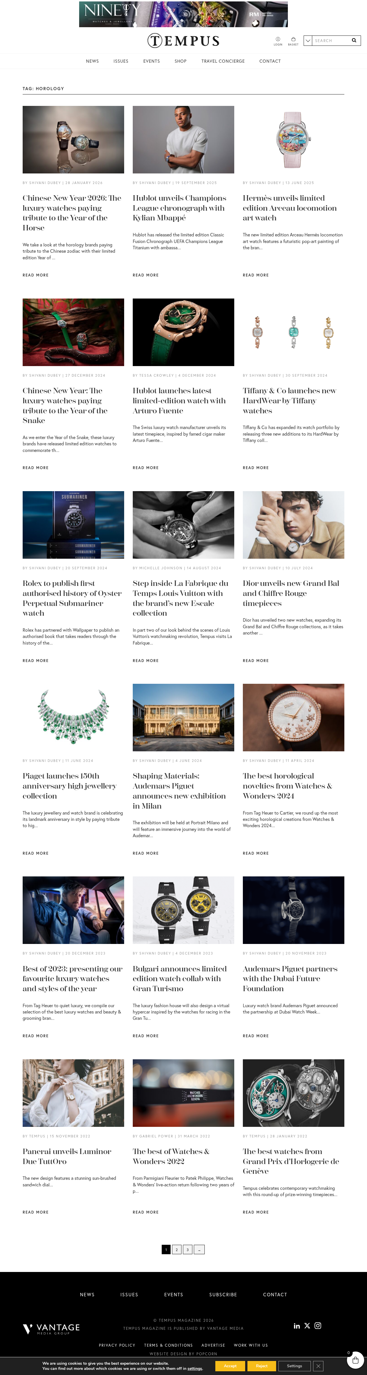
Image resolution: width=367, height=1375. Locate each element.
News (92, 61)
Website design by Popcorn (183, 1353)
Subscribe (223, 1294)
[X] (307, 1326)
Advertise (213, 1345)
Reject (262, 1366)
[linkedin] (297, 1326)
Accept (230, 1366)
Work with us (251, 1345)
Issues (121, 61)
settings (195, 1368)
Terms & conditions (168, 1345)
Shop (181, 61)
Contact (270, 61)
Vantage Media (225, 1328)
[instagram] (318, 1326)
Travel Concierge (223, 61)
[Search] (354, 40)
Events (151, 61)
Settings (294, 1366)
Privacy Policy (117, 1345)
